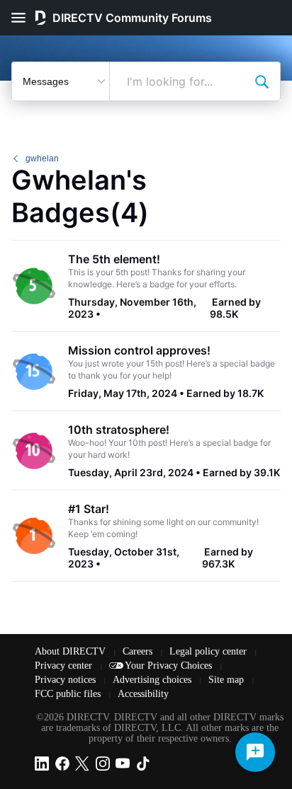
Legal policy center (209, 651)
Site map (227, 679)
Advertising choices (153, 679)
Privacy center (65, 665)
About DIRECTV (71, 651)
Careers (139, 651)
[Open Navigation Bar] (22, 18)
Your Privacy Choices (170, 665)
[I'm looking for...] (261, 81)
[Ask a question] (255, 752)
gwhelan (42, 158)
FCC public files (69, 694)
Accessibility (143, 694)
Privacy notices (67, 679)
